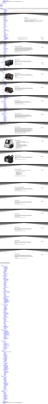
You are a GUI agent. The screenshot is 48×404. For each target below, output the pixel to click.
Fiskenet (5, 399)
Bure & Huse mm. (5, 330)
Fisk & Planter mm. (5, 369)
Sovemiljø (4, 318)
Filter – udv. (5, 355)
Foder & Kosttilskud (5, 9)
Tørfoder (5, 388)
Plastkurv (5, 284)
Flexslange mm (6, 398)
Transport (4, 288)
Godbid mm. (5, 308)
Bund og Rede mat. (6, 332)
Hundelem (5, 302)
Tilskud (5, 348)
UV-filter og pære (6, 395)
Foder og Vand (6, 384)
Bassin (5, 392)
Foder (3, 362)
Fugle (5, 350)
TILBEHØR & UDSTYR (6, 326)
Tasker (5, 325)
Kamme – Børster (6, 279)
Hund (2, 8)
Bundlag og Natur (6, 383)
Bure (4, 342)
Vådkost (5, 270)
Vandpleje (5, 360)
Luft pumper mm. (6, 357)
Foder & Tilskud (5, 337)
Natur (5, 274)
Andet (5, 278)
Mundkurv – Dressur (6, 296)
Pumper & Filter (5, 393)
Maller (5, 373)
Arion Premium (6, 268)
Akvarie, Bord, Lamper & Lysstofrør (7, 351)
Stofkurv (5, 320)
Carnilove (5, 269)
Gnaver (2, 329)
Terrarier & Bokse (5, 376)
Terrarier (5, 377)
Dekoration (5, 385)
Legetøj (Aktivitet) (6, 300)
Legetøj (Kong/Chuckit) (7, 301)
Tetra (4, 370)
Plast (4, 276)
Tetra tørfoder (6, 363)
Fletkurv (5, 285)
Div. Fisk (5, 374)
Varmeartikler (6, 381)
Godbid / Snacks (6, 338)
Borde (5, 378)
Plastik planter (6, 367)
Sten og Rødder (6, 366)
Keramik (5, 277)
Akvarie (5, 352)
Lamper (5, 353)
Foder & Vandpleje (5, 396)
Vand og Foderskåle (6, 344)
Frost (4, 387)
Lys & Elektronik (5, 379)
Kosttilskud (5, 271)
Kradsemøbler (6, 327)
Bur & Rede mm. (5, 341)
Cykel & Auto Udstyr (6, 291)
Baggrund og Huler (6, 368)
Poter (5, 281)
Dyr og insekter (6, 390)
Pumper (5, 394)
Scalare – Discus (6, 372)
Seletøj (4, 292)
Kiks (4, 272)
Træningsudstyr (6, 299)
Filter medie (5, 359)
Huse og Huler (6, 331)
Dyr (3, 339)
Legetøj (5, 328)
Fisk (3, 400)
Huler (5, 286)
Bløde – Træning (6, 273)
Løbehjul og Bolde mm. (7, 334)
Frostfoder (5, 364)
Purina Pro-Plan (6, 267)
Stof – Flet (5, 290)
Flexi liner (5, 295)
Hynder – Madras (6, 321)
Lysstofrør (5, 380)
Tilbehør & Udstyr (5, 298)
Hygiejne (5, 282)
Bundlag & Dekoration (5, 365)
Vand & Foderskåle (5, 309)
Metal (5, 289)
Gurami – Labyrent (6, 371)
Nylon (5, 293)
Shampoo (5, 314)
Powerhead (5, 356)
